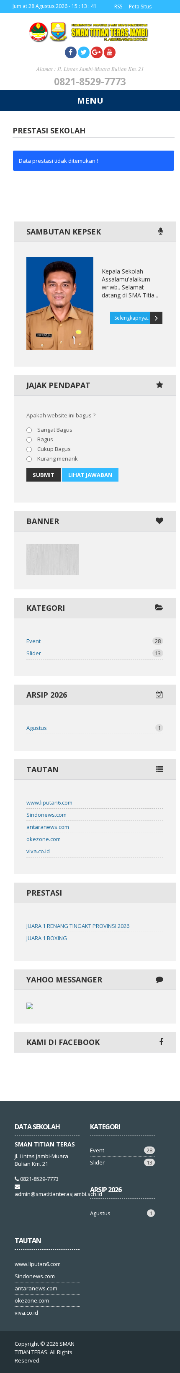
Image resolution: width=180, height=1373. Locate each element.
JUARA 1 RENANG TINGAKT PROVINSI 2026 (77, 926)
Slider (93, 653)
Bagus (44, 439)
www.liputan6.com (49, 802)
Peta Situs (140, 6)
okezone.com (43, 839)
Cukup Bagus (53, 449)
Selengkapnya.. (131, 317)
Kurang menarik (57, 458)
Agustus (93, 728)
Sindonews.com (46, 814)
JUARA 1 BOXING (46, 938)
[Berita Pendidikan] (52, 573)
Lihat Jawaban (90, 475)
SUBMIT (43, 475)
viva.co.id (38, 851)
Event (93, 641)
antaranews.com (47, 827)
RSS (118, 6)
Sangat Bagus (54, 429)
